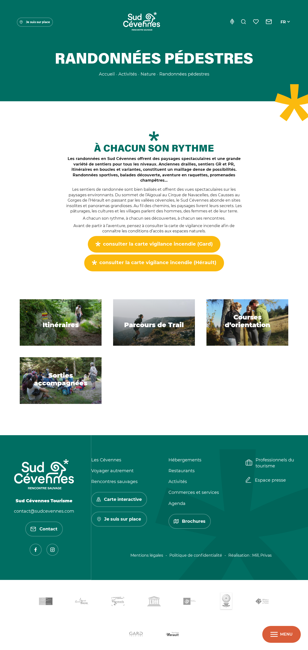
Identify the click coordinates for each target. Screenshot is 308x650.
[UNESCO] (154, 602)
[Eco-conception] (232, 22)
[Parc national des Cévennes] (190, 602)
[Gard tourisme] (136, 635)
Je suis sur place (38, 22)
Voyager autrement (112, 470)
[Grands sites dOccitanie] (226, 602)
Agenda (177, 503)
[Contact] (269, 22)
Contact (48, 529)
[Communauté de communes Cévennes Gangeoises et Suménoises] (45, 602)
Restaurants (181, 470)
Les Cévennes (106, 460)
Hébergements (184, 460)
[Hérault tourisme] (172, 635)
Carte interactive (123, 499)
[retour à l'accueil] (141, 22)
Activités (177, 481)
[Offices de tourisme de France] (262, 602)
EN (283, 27)
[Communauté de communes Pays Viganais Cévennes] (117, 602)
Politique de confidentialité (195, 555)
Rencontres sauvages (114, 481)
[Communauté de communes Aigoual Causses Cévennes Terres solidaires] (81, 602)
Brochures (193, 521)
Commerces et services (193, 492)
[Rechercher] (243, 22)
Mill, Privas (262, 555)
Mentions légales (146, 555)
